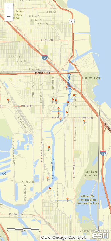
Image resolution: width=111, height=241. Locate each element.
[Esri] (100, 234)
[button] (8, 7)
